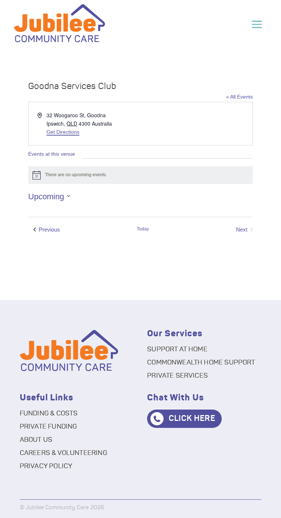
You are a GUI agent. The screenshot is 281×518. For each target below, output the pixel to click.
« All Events (239, 97)
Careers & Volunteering (63, 453)
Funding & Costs (49, 413)
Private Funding (48, 426)
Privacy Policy (46, 466)
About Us (36, 440)
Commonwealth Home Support (201, 362)
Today (143, 229)
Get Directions (62, 132)
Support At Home (177, 349)
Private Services (177, 376)
